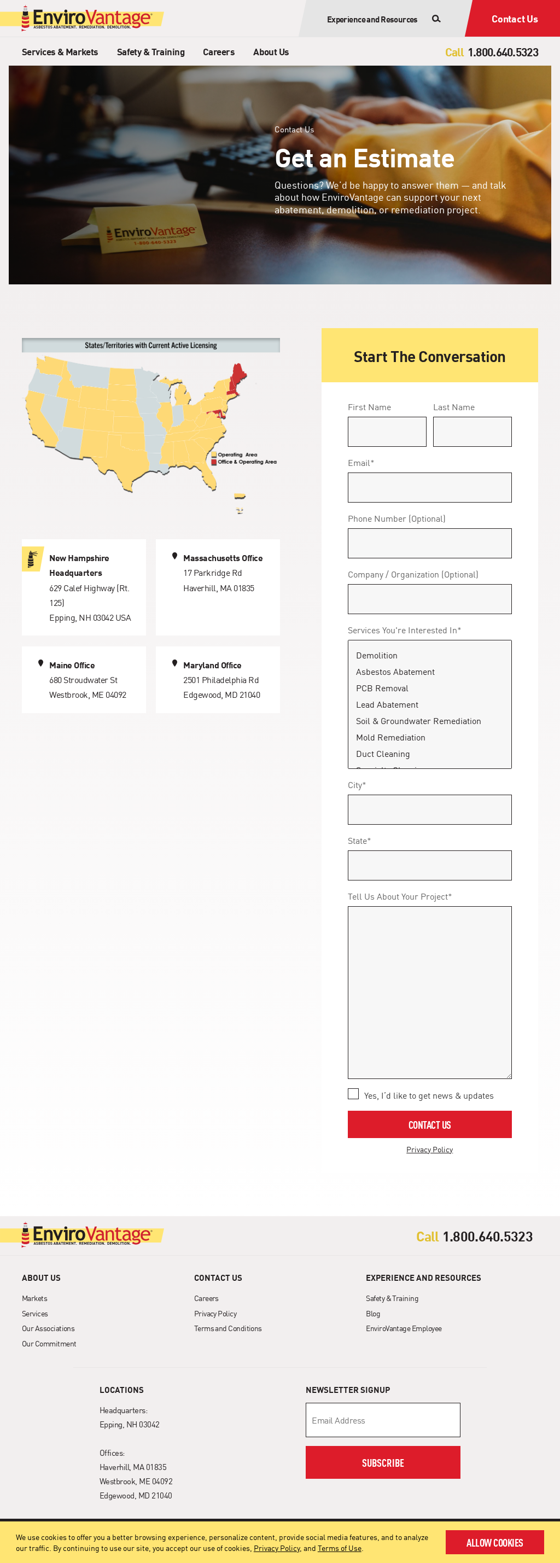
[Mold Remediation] (430, 737)
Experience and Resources (423, 1277)
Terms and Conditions (228, 1327)
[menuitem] (60, 51)
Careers (219, 51)
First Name (369, 406)
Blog (373, 1313)
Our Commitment (49, 1343)
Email (361, 462)
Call (454, 51)
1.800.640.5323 (491, 51)
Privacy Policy (277, 1547)
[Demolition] (430, 655)
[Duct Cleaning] (430, 753)
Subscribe (383, 1462)
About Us (271, 51)
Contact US (430, 1124)
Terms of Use (339, 1547)
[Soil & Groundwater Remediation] (430, 721)
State (359, 840)
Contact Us (515, 18)
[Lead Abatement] (430, 704)
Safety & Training (150, 51)
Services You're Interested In (405, 629)
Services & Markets (60, 51)
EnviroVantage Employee (403, 1327)
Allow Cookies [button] (494, 1542)
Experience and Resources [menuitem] (372, 19)
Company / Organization (413, 573)
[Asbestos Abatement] (430, 671)
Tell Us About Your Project (400, 895)
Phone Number (397, 517)
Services (35, 1313)
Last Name (454, 406)
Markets (34, 1297)
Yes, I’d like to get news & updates (429, 1094)
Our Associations (48, 1327)
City (357, 784)
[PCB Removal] (430, 688)
